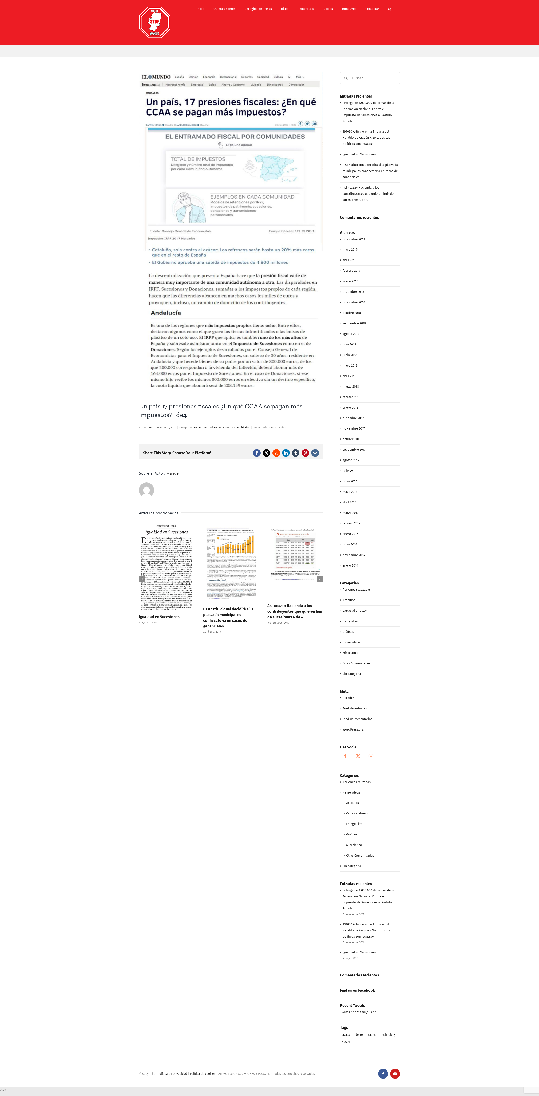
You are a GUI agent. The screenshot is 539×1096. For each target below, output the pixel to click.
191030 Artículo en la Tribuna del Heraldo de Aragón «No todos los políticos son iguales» (366, 138)
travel (346, 1042)
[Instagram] (371, 756)
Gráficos (348, 632)
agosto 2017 (351, 460)
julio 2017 (349, 471)
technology (388, 1035)
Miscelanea (217, 427)
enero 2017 (350, 534)
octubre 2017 (352, 439)
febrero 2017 (351, 523)
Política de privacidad (172, 1074)
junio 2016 (350, 544)
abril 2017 (349, 502)
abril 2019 (349, 260)
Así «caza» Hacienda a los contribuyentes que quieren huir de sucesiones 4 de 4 (230, 611)
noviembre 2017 (354, 428)
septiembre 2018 (354, 323)
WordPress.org (353, 729)
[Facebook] (345, 756)
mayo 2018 (350, 365)
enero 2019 (350, 281)
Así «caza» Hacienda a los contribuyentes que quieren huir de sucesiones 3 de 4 (295, 615)
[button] (389, 9)
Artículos (349, 600)
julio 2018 (349, 344)
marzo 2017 (351, 513)
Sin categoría (352, 674)
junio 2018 (350, 355)
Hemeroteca (201, 427)
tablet (372, 1035)
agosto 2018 (351, 334)
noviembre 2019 (354, 239)
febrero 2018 (351, 397)
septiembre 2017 (354, 449)
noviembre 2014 (354, 555)
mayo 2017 (350, 492)
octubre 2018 (352, 313)
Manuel (148, 427)
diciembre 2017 (353, 418)
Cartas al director (355, 610)
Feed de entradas (355, 708)
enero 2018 (350, 408)
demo (359, 1035)
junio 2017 (350, 481)
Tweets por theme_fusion (358, 1012)
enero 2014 (350, 565)
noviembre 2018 (354, 302)
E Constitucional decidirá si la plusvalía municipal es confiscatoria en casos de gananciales (370, 171)
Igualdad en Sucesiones (359, 154)
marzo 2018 (351, 386)
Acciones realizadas (357, 589)
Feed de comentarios (357, 719)
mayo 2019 (350, 249)
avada (346, 1035)
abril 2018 (349, 376)
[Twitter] (358, 756)
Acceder (348, 698)
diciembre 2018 (353, 292)
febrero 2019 (351, 271)
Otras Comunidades (237, 427)
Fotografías (350, 621)
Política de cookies (202, 1074)
